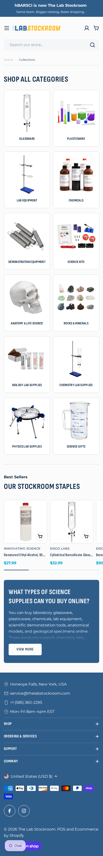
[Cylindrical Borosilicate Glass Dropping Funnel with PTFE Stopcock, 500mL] (71, 521)
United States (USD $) (31, 776)
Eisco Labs (59, 548)
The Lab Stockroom (37, 829)
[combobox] (51, 45)
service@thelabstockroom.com (40, 693)
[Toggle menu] (7, 28)
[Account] (87, 28)
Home (8, 59)
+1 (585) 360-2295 (26, 702)
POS (61, 829)
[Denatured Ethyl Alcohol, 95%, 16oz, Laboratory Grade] (25, 521)
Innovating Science (22, 548)
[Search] (92, 45)
